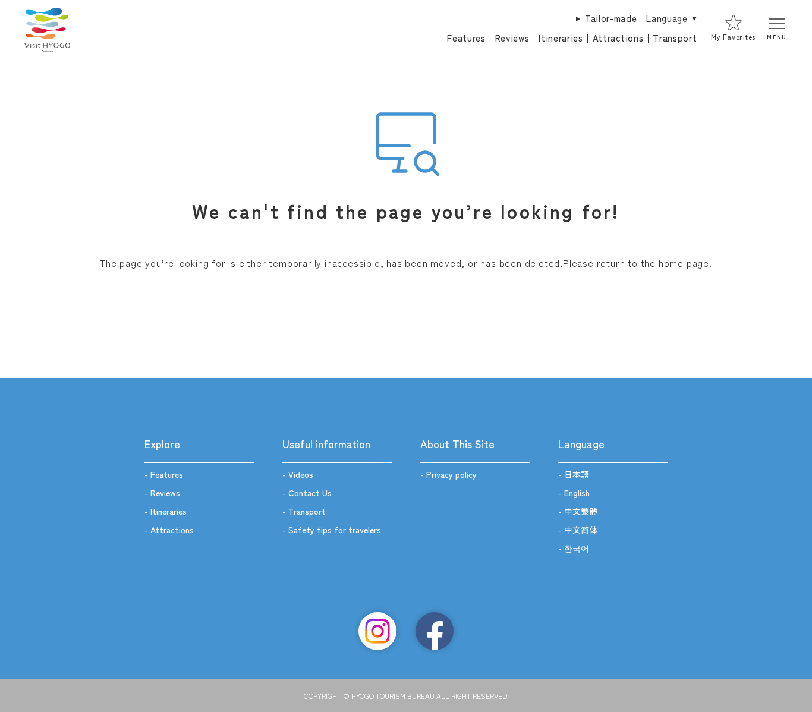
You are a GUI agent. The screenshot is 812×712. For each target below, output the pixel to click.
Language (666, 18)
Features (466, 37)
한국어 (576, 548)
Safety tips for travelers (334, 529)
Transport (675, 37)
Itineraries (561, 37)
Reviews (512, 37)
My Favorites (733, 36)
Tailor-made (611, 18)
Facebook (435, 631)
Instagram (377, 631)
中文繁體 (580, 511)
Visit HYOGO (46, 28)
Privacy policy (451, 474)
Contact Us (310, 493)
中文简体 (580, 529)
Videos (300, 474)
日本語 (576, 474)
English (577, 493)
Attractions (618, 37)
